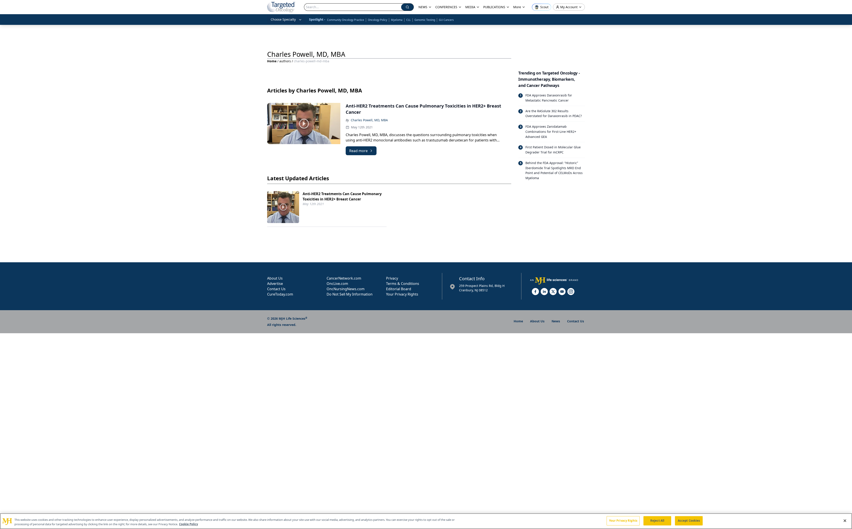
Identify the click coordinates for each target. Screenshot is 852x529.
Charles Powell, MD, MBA (369, 120)
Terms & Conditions (402, 283)
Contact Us (276, 288)
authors (285, 61)
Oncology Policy (377, 20)
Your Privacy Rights (402, 294)
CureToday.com (280, 294)
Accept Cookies (689, 521)
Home (271, 61)
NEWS (422, 7)
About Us (275, 278)
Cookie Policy (188, 524)
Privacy (392, 278)
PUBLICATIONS (494, 7)
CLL (408, 20)
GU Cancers (446, 20)
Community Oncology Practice (345, 20)
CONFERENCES (446, 7)
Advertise (275, 283)
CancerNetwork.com (344, 278)
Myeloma (396, 20)
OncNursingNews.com (346, 288)
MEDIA (470, 7)
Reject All (657, 521)
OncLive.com (337, 283)
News (556, 321)
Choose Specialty (283, 19)
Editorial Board (398, 288)
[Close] (845, 520)
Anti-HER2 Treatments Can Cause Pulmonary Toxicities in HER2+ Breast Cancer (342, 196)
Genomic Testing (424, 20)
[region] (426, 521)
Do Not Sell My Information (350, 294)
